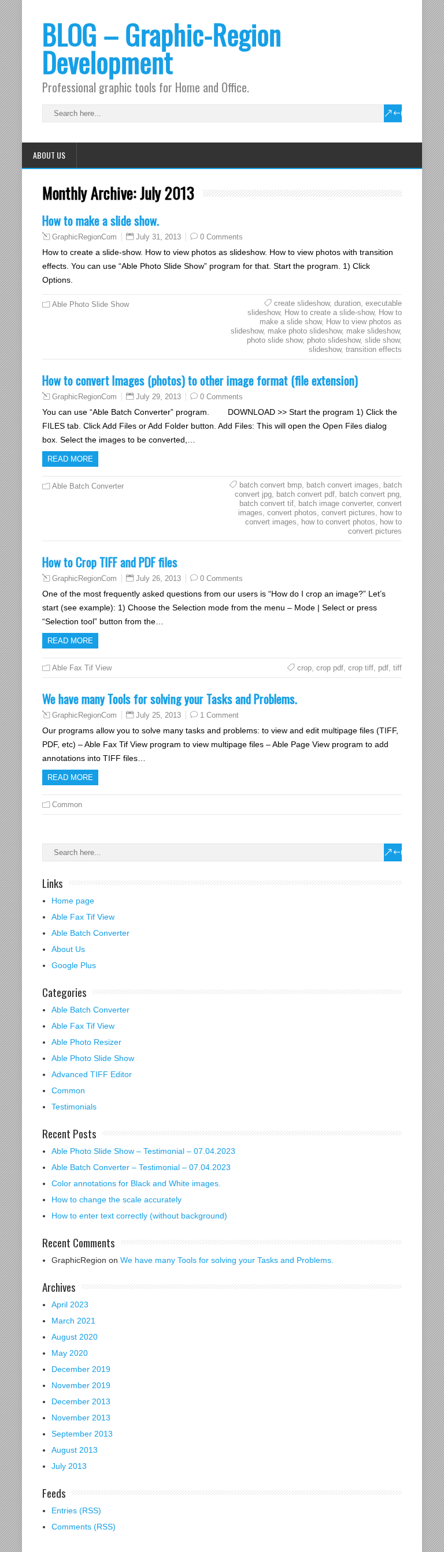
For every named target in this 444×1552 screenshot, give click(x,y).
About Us (49, 155)
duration (347, 303)
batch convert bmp (270, 485)
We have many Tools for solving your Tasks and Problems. (169, 698)
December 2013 (80, 1401)
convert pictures (348, 512)
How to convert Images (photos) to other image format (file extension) (200, 380)
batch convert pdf (305, 494)
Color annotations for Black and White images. (136, 1183)
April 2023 (69, 1304)
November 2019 (80, 1385)
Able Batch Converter (88, 486)
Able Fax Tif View (82, 667)
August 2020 (74, 1336)
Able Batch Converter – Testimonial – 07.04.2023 (141, 1167)
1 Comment (219, 715)
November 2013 (80, 1417)
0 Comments (221, 237)
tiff (397, 667)
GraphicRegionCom (84, 237)
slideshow (325, 349)
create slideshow (302, 303)
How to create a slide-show (329, 312)
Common (67, 804)
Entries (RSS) (76, 1510)
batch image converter (335, 503)
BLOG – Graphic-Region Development (162, 47)
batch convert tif (266, 503)
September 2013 (82, 1433)
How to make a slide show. (100, 220)
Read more (70, 459)
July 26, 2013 (158, 578)
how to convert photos (338, 522)
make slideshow (372, 331)
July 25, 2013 (158, 715)
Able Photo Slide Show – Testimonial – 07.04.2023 (143, 1151)
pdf (383, 667)
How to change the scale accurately (116, 1199)
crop (304, 667)
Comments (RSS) (83, 1526)
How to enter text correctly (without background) (139, 1215)
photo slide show (274, 340)
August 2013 (74, 1449)
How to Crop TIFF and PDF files (109, 562)
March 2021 (73, 1320)
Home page (72, 900)
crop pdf (329, 667)
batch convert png (369, 494)
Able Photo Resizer (86, 1042)
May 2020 (69, 1353)
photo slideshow (333, 340)
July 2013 (69, 1466)
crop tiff (360, 667)
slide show (382, 340)
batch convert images (342, 485)
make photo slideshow (305, 331)
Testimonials (74, 1106)
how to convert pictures (375, 526)
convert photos (292, 512)
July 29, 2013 (158, 396)
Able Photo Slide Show (90, 304)
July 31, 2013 (158, 237)
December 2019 (80, 1369)
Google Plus (73, 965)
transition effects (374, 349)
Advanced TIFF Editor (91, 1074)
